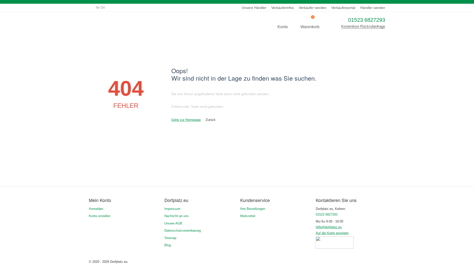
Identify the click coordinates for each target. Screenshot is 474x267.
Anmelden (96, 209)
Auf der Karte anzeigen (332, 233)
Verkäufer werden (312, 8)
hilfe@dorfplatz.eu (329, 227)
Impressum (172, 209)
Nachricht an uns (176, 216)
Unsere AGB (173, 223)
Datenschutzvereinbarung (182, 230)
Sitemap (170, 238)
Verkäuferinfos (282, 8)
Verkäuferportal (343, 8)
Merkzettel (247, 216)
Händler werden (372, 8)
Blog (167, 245)
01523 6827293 (366, 20)
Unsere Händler (254, 8)
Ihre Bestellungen (252, 209)
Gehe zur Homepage (186, 120)
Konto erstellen (99, 216)
